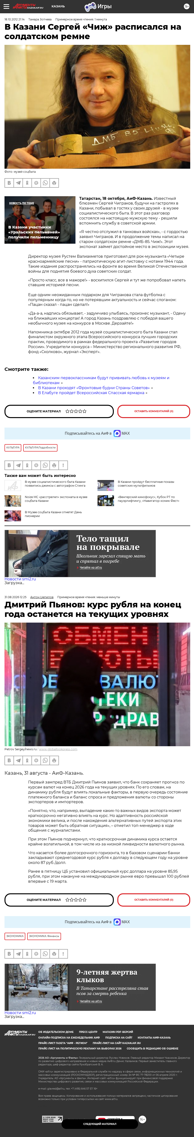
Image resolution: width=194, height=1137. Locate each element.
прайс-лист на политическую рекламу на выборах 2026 (79, 1048)
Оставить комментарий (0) (153, 411)
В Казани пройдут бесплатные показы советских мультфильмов (146, 483)
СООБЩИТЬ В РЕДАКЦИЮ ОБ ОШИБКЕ (152, 1048)
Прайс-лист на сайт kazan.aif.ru (117, 1043)
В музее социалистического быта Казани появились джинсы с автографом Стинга (55, 483)
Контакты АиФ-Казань (154, 1037)
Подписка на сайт (118, 1037)
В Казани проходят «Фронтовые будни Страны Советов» (94, 388)
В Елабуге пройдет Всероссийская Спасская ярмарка (91, 393)
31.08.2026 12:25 (15, 597)
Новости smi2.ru (20, 579)
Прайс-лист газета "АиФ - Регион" (62, 1043)
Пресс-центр (88, 1032)
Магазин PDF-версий (118, 1032)
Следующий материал (99, 1124)
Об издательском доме (56, 1032)
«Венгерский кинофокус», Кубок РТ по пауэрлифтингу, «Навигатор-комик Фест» (148, 499)
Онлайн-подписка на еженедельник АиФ (69, 1037)
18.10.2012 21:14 (14, 19)
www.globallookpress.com (58, 749)
